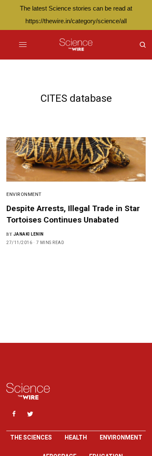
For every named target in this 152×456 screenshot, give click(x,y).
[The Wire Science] (76, 44)
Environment (24, 194)
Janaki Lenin (29, 234)
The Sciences (31, 437)
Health (76, 437)
